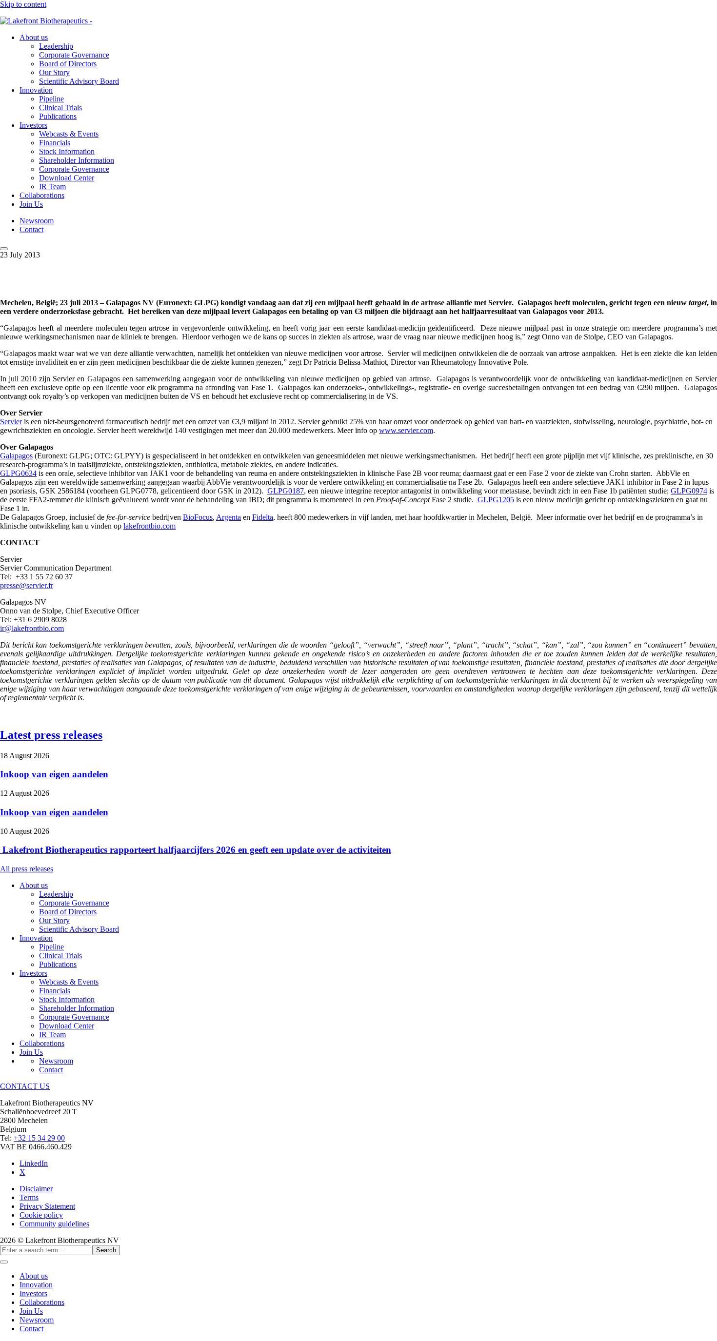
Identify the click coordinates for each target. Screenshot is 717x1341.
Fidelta (262, 517)
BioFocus (198, 517)
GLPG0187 (285, 491)
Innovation (36, 90)
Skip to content (23, 4)
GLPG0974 (689, 491)
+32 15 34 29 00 (39, 1138)
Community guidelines (54, 1224)
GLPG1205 (496, 499)
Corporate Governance (74, 55)
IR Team (52, 186)
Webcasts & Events (69, 134)
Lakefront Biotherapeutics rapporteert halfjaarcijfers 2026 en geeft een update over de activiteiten (195, 850)
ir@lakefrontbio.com (32, 628)
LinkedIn (34, 1163)
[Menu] (4, 248)
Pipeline (51, 99)
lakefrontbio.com (149, 526)
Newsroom (37, 221)
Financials (54, 142)
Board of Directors (68, 63)
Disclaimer (36, 1188)
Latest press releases (51, 735)
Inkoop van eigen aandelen (54, 774)
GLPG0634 (18, 473)
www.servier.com (406, 430)
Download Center (66, 178)
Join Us (31, 204)
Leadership (56, 46)
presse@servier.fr (26, 585)
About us (34, 37)
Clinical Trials (60, 107)
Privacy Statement (47, 1206)
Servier (11, 421)
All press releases (26, 869)
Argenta (228, 517)
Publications (58, 116)
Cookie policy (41, 1215)
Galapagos (16, 456)
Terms (29, 1197)
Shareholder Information (76, 160)
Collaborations (42, 195)
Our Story (54, 72)
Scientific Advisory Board (79, 81)
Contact (31, 229)
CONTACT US (25, 1086)
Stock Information (67, 151)
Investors (33, 125)
